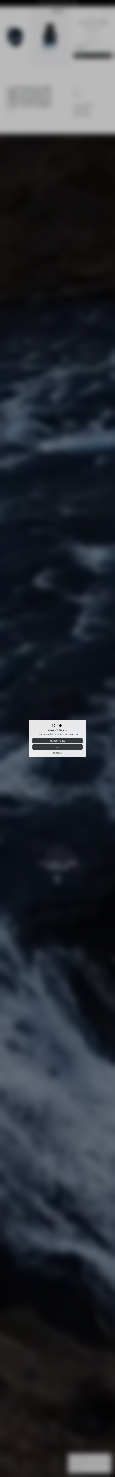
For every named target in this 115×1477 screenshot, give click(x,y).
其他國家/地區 (58, 753)
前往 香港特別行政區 (57, 741)
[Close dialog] (84, 722)
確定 (57, 747)
